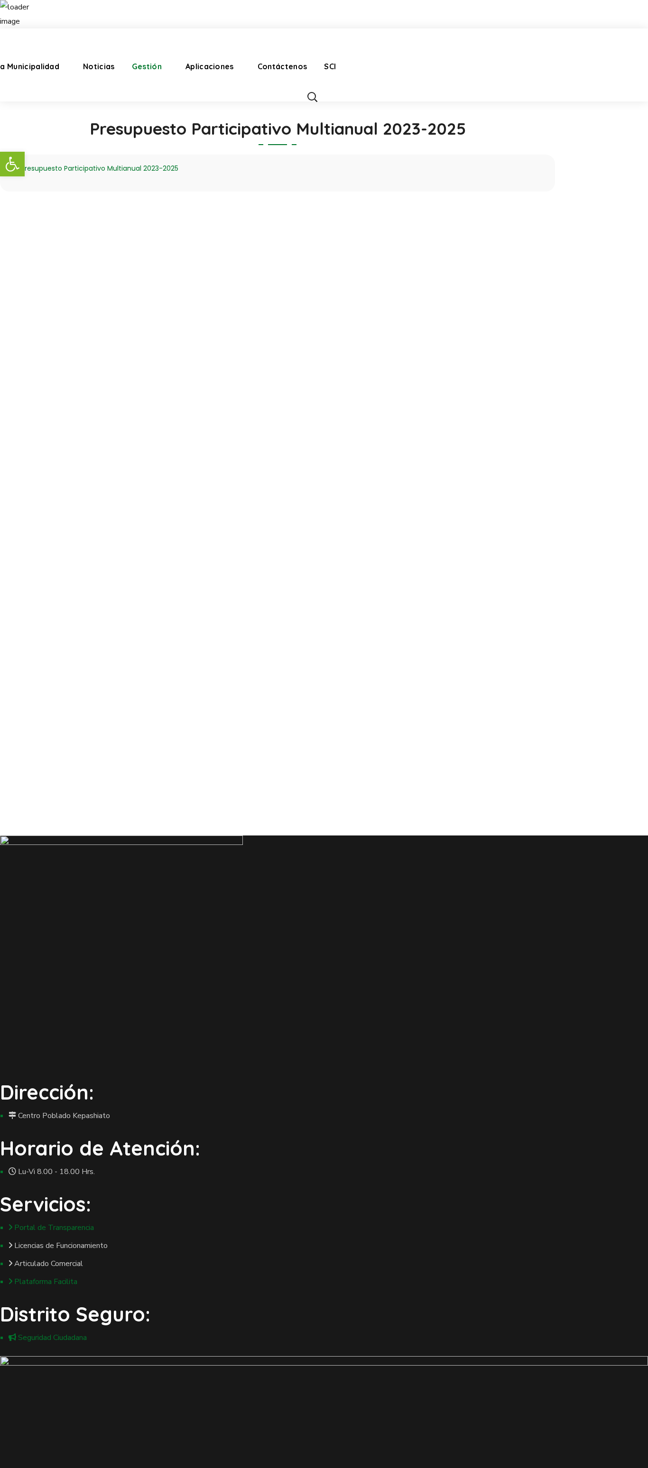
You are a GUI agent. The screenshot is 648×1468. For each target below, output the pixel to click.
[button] (312, 96)
